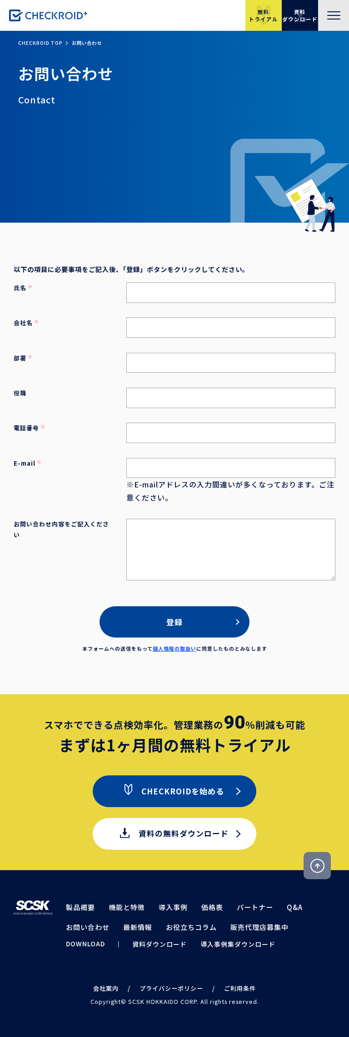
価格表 (212, 907)
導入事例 (173, 907)
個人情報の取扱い (174, 648)
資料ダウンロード (159, 944)
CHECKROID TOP (40, 42)
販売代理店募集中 (259, 927)
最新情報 (137, 927)
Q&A (295, 907)
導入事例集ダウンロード (237, 944)
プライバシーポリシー (171, 988)
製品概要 (80, 907)
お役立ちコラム (191, 927)
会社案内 (106, 988)
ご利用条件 (240, 988)
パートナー (255, 907)
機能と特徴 (127, 907)
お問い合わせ (88, 927)
